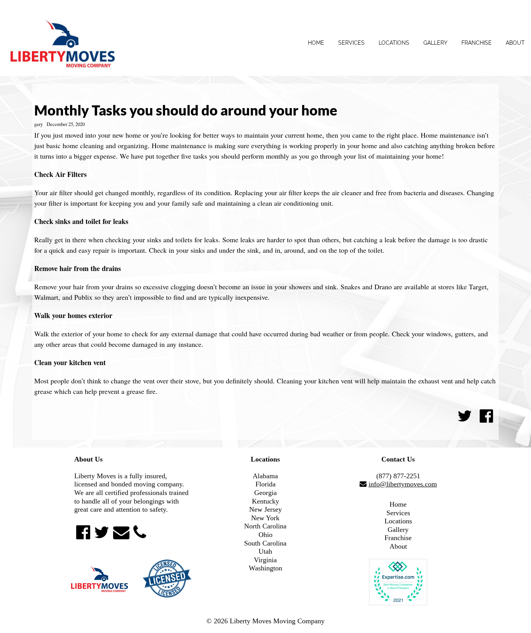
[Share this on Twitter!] (465, 416)
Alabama (265, 476)
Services (351, 43)
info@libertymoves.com (403, 484)
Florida (265, 484)
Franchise (476, 43)
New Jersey (265, 509)
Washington (265, 568)
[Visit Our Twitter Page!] (101, 532)
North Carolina (265, 526)
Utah (265, 551)
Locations (394, 43)
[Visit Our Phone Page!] (139, 532)
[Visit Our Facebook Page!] (83, 532)
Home (316, 43)
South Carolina (265, 543)
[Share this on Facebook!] (486, 416)
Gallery (435, 43)
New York (265, 518)
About (515, 43)
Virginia (265, 560)
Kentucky (265, 501)
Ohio (265, 535)
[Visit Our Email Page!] (121, 532)
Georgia (265, 493)
